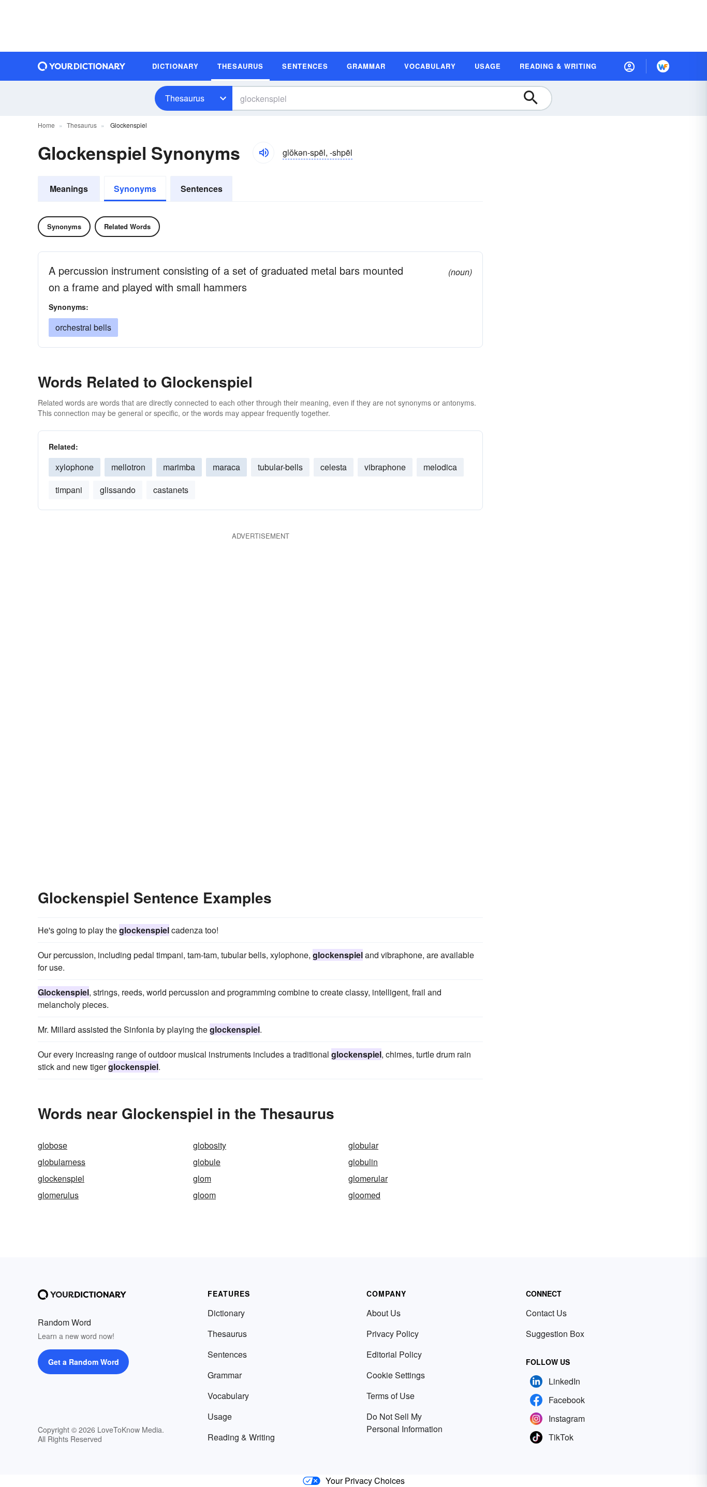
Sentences (202, 189)
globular (363, 1145)
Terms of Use (390, 1396)
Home (46, 125)
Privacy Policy (392, 1334)
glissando (118, 490)
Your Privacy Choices (365, 1480)
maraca (226, 467)
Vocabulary (228, 1396)
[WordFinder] (663, 66)
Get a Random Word (83, 1362)
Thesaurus (184, 98)
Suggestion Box (555, 1334)
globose (52, 1145)
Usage (220, 1416)
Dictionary (226, 1313)
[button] (629, 66)
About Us (383, 1313)
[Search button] (535, 98)
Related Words (127, 226)
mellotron (128, 467)
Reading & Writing (241, 1437)
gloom (204, 1195)
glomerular (368, 1178)
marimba (179, 467)
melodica (440, 467)
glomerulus (58, 1195)
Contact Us (546, 1313)
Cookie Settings (395, 1375)
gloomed (364, 1195)
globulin (363, 1162)
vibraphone (385, 467)
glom (202, 1178)
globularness (61, 1162)
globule (206, 1162)
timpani (68, 490)
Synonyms (135, 189)
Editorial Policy (394, 1354)
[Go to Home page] (82, 66)
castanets (170, 490)
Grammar (225, 1375)
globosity (209, 1145)
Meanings (69, 189)
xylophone (74, 467)
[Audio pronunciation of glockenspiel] (263, 152)
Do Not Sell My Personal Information (404, 1422)
